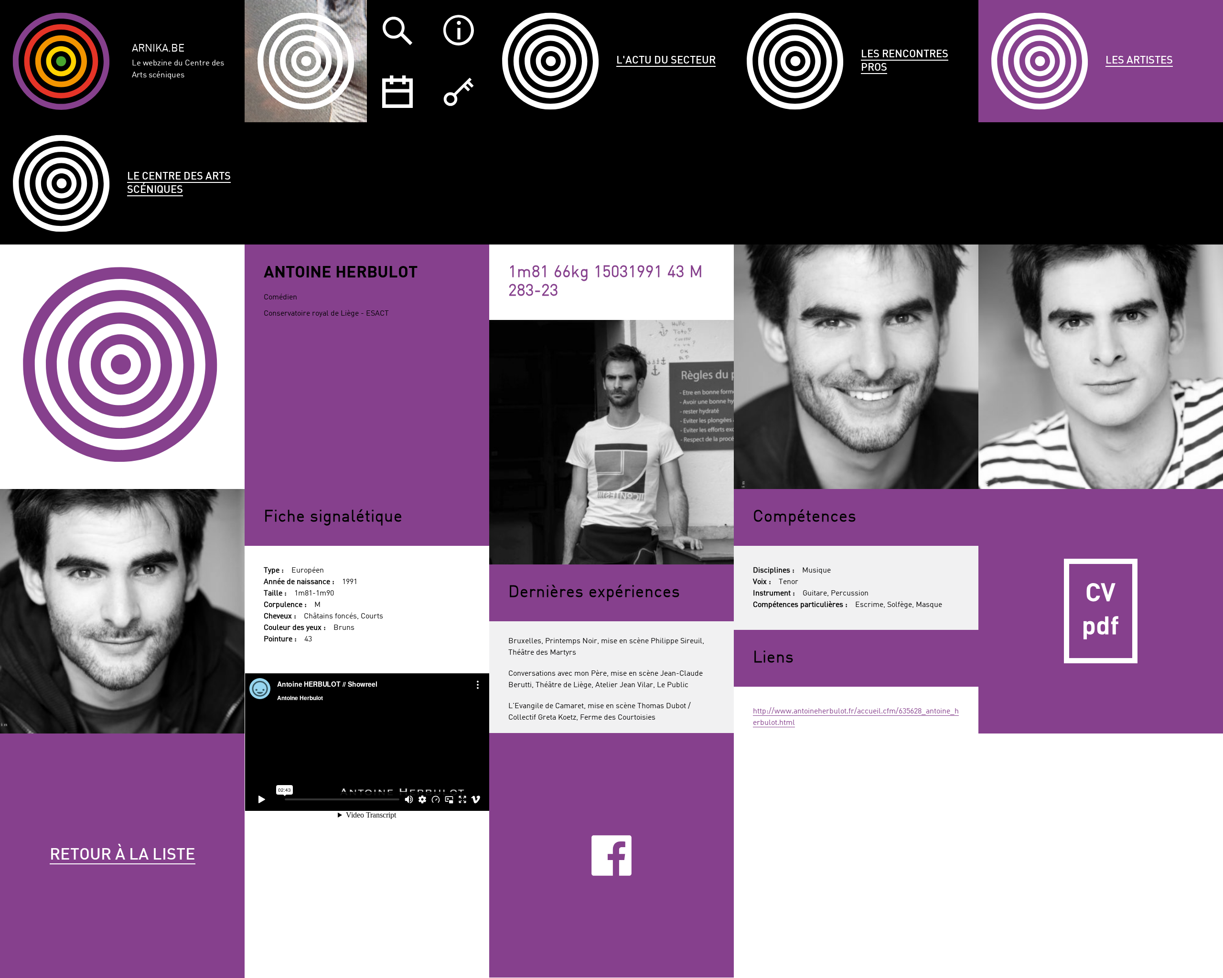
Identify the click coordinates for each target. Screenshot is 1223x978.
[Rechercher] (397, 30)
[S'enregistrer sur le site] (458, 91)
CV (1100, 611)
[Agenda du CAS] (397, 91)
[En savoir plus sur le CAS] (458, 30)
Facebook (611, 855)
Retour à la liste (122, 855)
